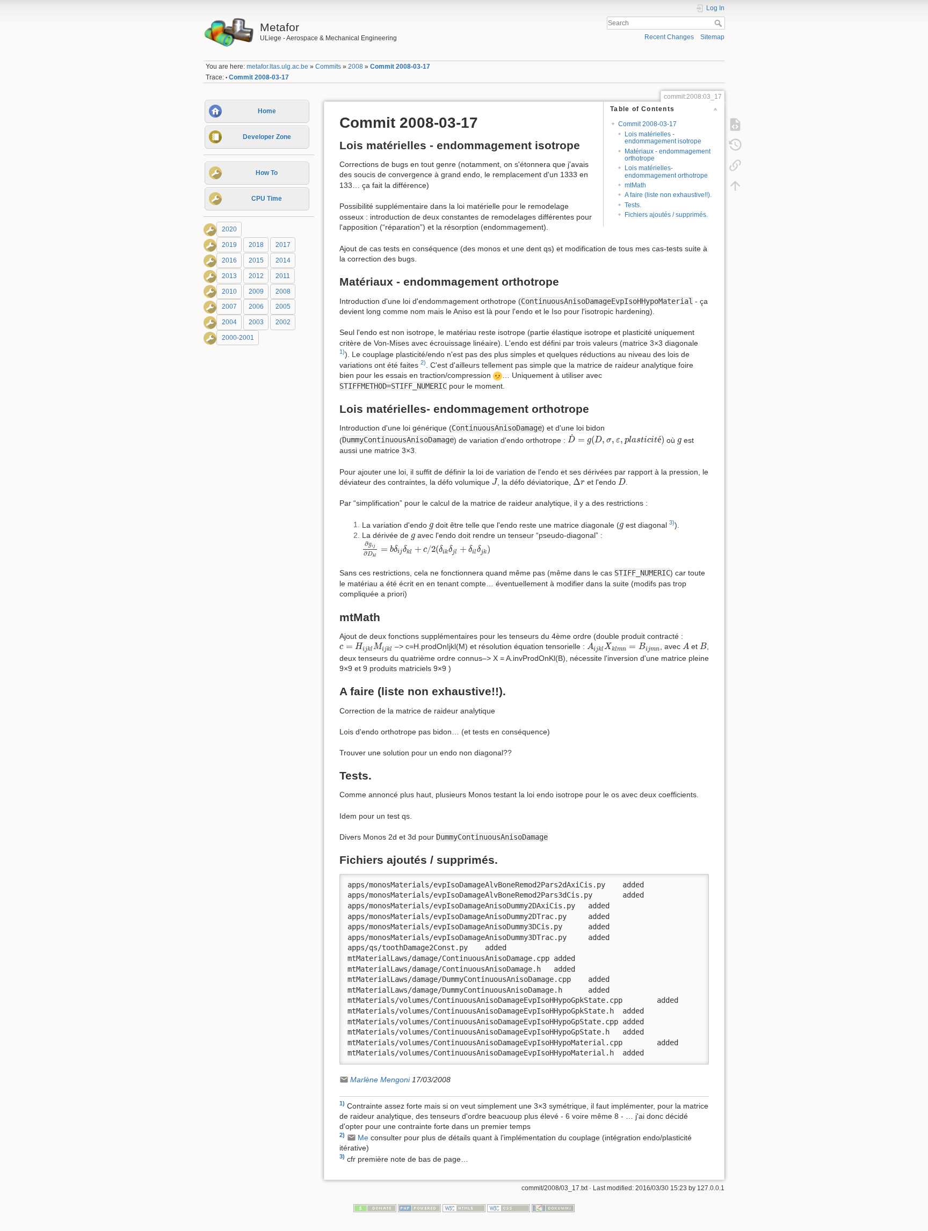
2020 (229, 229)
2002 (283, 322)
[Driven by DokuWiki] (553, 1208)
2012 (256, 276)
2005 (283, 307)
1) (342, 351)
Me (363, 1137)
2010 (229, 291)
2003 (256, 322)
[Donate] (374, 1208)
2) (423, 362)
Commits (328, 66)
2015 (256, 260)
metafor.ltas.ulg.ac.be (277, 66)
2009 (256, 291)
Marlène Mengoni (380, 1079)
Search (719, 23)
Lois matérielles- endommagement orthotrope (666, 171)
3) (672, 522)
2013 (229, 276)
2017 (283, 245)
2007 (229, 307)
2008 (355, 66)
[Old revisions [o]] (735, 144)
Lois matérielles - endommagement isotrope (663, 137)
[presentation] (616, 440)
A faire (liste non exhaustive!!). (668, 195)
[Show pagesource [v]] (735, 124)
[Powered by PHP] (419, 1208)
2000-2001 (238, 337)
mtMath (635, 185)
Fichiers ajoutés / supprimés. (666, 214)
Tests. (633, 205)
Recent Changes (669, 37)
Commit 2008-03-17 (400, 66)
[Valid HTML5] (464, 1208)
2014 (283, 260)
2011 (283, 276)
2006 (256, 307)
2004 (229, 322)
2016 (229, 260)
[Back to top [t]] (735, 185)
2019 (229, 245)
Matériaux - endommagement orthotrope (668, 155)
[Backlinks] (735, 165)
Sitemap (712, 37)
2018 (256, 245)
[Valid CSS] (508, 1208)
